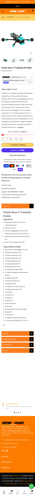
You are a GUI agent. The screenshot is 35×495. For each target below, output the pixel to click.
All (8, 192)
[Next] (32, 39)
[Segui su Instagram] (5, 451)
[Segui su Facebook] (2, 451)
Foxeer (9, 185)
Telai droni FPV (15, 197)
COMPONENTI (10, 17)
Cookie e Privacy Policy (11, 484)
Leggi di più (20, 127)
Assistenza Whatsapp (10, 447)
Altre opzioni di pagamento (17, 155)
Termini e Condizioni (24, 484)
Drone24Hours (16, 476)
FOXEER (21, 192)
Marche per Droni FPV (19, 195)
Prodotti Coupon (6, 197)
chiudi (33, 2)
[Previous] (3, 39)
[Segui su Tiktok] (7, 451)
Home (3, 17)
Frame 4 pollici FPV (7, 195)
